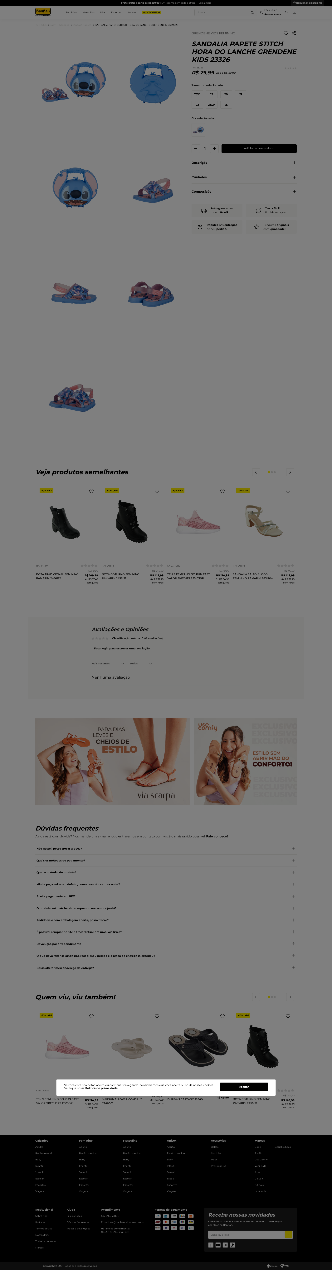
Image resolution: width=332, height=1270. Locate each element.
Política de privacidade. (101, 1088)
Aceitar (244, 1087)
